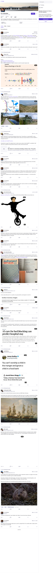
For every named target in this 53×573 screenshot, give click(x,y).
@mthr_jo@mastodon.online (5, 14)
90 (6, 17)
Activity (2, 26)
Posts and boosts (4, 29)
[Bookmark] (28, 41)
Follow (33, 13)
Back (3, 1)
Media (5, 26)
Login (46, 21)
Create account (45, 19)
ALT (17, 111)
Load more (19, 529)
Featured (8, 26)
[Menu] (36, 14)
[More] (36, 41)
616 (1, 17)
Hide (35, 65)
